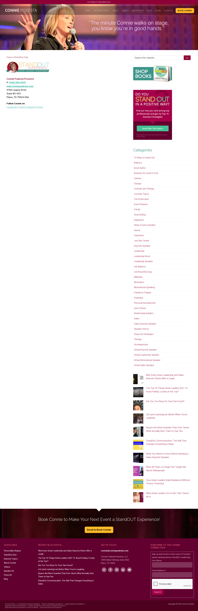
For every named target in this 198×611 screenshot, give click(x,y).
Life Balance (140, 266)
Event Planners (141, 204)
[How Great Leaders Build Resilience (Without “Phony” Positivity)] (138, 484)
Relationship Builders (143, 313)
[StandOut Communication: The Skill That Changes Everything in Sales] (138, 445)
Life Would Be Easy (143, 272)
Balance (138, 162)
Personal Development (145, 303)
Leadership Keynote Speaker (29, 604)
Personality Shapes (12, 551)
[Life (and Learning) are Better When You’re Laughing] (138, 419)
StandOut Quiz (10, 555)
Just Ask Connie (141, 240)
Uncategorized (141, 344)
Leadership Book (142, 256)
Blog (6, 579)
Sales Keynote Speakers (74, 604)
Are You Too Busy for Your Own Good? (165, 401)
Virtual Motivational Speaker (147, 360)
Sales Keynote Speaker (145, 324)
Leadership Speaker (143, 261)
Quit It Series (140, 308)
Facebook (12, 107)
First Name (157, 560)
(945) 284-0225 (17, 82)
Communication (141, 199)
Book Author (140, 168)
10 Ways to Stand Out (144, 157)
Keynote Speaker (142, 246)
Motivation (139, 282)
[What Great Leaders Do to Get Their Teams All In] (138, 497)
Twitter (21, 107)
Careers (137, 178)
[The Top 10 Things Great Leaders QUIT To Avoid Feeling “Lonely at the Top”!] (138, 392)
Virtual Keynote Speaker (145, 349)
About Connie (10, 563)
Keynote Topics (11, 559)
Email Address (159, 570)
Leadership (139, 251)
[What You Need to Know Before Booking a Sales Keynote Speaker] (138, 458)
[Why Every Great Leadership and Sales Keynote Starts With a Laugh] (138, 379)
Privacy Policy (10, 604)
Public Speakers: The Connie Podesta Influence (47, 606)
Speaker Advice (141, 329)
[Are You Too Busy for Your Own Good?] (138, 405)
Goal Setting (140, 214)
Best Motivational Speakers (15, 606)
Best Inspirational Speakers (51, 607)
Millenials (138, 277)
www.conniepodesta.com (20, 86)
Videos (7, 567)
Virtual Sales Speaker (144, 365)
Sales (136, 318)
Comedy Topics (141, 194)
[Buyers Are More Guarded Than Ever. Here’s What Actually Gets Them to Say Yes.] (138, 432)
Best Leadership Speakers (52, 604)
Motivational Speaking (144, 287)
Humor (137, 230)
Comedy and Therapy (144, 188)
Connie (27, 11)
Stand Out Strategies (144, 334)
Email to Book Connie (99, 529)
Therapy (138, 339)
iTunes (39, 107)
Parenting (138, 298)
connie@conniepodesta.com (99, 2)
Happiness (139, 220)
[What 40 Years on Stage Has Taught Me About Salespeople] (138, 471)
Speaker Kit (9, 571)
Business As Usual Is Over (146, 173)
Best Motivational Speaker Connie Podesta (21, 607)
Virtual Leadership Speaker (146, 355)
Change (137, 183)
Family (137, 209)
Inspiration (139, 235)
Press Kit (8, 575)
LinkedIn (31, 107)
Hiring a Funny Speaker (144, 225)
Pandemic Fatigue (142, 292)
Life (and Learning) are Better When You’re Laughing (61, 569)
